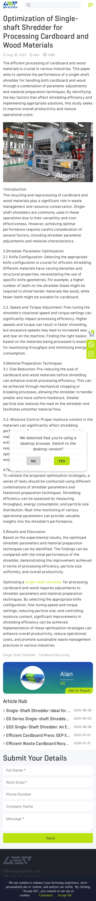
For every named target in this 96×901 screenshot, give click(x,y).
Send (50, 838)
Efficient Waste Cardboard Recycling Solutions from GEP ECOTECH (38, 743)
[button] (90, 5)
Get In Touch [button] (79, 690)
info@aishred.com (24, 871)
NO (33, 461)
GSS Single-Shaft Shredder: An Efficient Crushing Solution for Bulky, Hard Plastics (38, 726)
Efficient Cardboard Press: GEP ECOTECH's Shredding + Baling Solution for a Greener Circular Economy (38, 735)
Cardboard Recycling (54, 655)
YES (61, 461)
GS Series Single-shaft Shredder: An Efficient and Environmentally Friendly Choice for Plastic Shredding (38, 718)
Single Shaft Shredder (19, 655)
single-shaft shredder (43, 582)
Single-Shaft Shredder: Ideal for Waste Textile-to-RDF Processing (38, 710)
